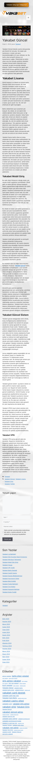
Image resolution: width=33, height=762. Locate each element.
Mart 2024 (5, 657)
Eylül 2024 (5, 640)
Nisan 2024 (6, 654)
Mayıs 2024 (6, 651)
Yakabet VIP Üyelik (8, 568)
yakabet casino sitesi (13, 701)
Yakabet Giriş (9, 481)
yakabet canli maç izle (10, 696)
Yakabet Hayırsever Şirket (10, 578)
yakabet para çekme (9, 719)
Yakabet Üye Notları (8, 587)
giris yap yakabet (14, 683)
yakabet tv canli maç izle (9, 723)
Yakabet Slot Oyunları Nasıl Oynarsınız (14, 557)
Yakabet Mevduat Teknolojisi (11, 559)
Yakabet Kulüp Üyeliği (9, 592)
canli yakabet (5, 678)
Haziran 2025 (6, 621)
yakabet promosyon (24, 719)
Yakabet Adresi (7, 688)
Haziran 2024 (6, 648)
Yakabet (7, 476)
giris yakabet (5, 683)
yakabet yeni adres (10, 728)
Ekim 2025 (5, 619)
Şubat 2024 (6, 659)
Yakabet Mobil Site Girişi (10, 562)
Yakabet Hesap (7, 565)
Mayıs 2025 (6, 624)
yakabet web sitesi (18, 725)
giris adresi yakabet (11, 681)
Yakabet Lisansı (21, 479)
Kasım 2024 (6, 635)
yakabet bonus (19, 690)
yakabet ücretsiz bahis (18, 730)
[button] (16, 5)
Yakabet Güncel (10, 479)
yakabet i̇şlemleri (5, 714)
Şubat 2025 (6, 627)
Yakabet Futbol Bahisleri (10, 584)
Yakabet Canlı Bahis (9, 698)
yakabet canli (27, 690)
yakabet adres (23, 685)
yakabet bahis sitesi (8, 690)
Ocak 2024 (5, 662)
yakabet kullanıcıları (14, 714)
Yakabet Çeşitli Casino (9, 573)
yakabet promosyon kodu (11, 721)
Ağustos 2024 (6, 643)
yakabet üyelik (6, 732)
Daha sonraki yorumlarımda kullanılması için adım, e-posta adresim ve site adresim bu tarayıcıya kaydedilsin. (17, 532)
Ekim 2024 (5, 638)
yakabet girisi (9, 706)
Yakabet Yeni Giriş (7, 730)
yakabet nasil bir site (8, 716)
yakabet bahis (18, 688)
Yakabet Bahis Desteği (9, 570)
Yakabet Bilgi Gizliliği (9, 581)
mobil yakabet (16, 685)
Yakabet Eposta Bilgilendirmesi (12, 576)
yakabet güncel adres (12, 712)
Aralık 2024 (6, 632)
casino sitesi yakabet (13, 678)
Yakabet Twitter (10, 484)
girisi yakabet (24, 681)
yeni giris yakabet (7, 734)
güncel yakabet (22, 683)
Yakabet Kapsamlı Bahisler (10, 589)
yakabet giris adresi (21, 704)
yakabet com (7, 704)
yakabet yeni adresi (23, 728)
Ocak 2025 (5, 629)
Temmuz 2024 (7, 646)
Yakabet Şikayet (16, 732)
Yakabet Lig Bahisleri (9, 554)
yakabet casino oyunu (22, 698)
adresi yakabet (6, 676)
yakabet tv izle (21, 723)
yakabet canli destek (13, 692)
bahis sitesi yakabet (20, 676)
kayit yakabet (7, 685)
